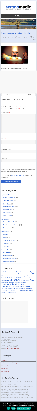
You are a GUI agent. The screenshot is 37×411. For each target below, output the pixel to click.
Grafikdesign (5, 371)
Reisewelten (5, 231)
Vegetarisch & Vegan (9, 258)
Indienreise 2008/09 (15, 278)
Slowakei (6, 243)
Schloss (24, 282)
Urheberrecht (19, 288)
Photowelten (5, 219)
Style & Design (7, 215)
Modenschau (5, 280)
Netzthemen (7, 209)
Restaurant (19, 282)
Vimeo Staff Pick (10, 290)
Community (14, 274)
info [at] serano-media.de (12, 348)
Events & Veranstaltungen (11, 225)
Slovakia (15, 286)
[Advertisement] (18, 82)
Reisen (14, 282)
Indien (5, 237)
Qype (32, 280)
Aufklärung (6, 252)
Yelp (2, 292)
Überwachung (12, 292)
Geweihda (14, 276)
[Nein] (35, 406)
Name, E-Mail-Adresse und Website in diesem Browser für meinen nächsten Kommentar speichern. (18, 170)
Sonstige (6, 246)
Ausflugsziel (31, 272)
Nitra (22, 280)
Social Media (7, 212)
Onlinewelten (5, 204)
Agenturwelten (6, 195)
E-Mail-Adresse (6, 149)
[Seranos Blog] (18, 3)
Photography (7, 228)
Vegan (23, 288)
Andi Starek (13, 272)
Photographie (5, 366)
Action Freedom (5, 272)
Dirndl (30, 274)
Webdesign (16, 290)
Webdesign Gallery (26, 291)
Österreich (6, 292)
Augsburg (24, 272)
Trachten (4, 288)
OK (8, 408)
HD (25, 276)
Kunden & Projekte (9, 197)
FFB (33, 274)
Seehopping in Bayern (9, 240)
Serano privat (5, 250)
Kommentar (5, 112)
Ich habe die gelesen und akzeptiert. (16, 176)
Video (3, 290)
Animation (19, 272)
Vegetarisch (29, 288)
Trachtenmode (11, 288)
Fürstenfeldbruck (6, 276)
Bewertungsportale (9, 206)
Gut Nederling (21, 276)
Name (3, 139)
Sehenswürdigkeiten (10, 284)
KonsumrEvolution (25, 278)
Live (30, 278)
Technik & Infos (8, 200)
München (15, 279)
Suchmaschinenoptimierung (9, 363)
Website (4, 158)
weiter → (30, 94)
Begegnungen (7, 255)
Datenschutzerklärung (18, 175)
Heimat (5, 234)
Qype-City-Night (6, 282)
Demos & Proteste (9, 222)
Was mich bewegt (8, 261)
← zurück (7, 94)
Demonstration (23, 274)
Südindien (27, 286)
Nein (13, 408)
